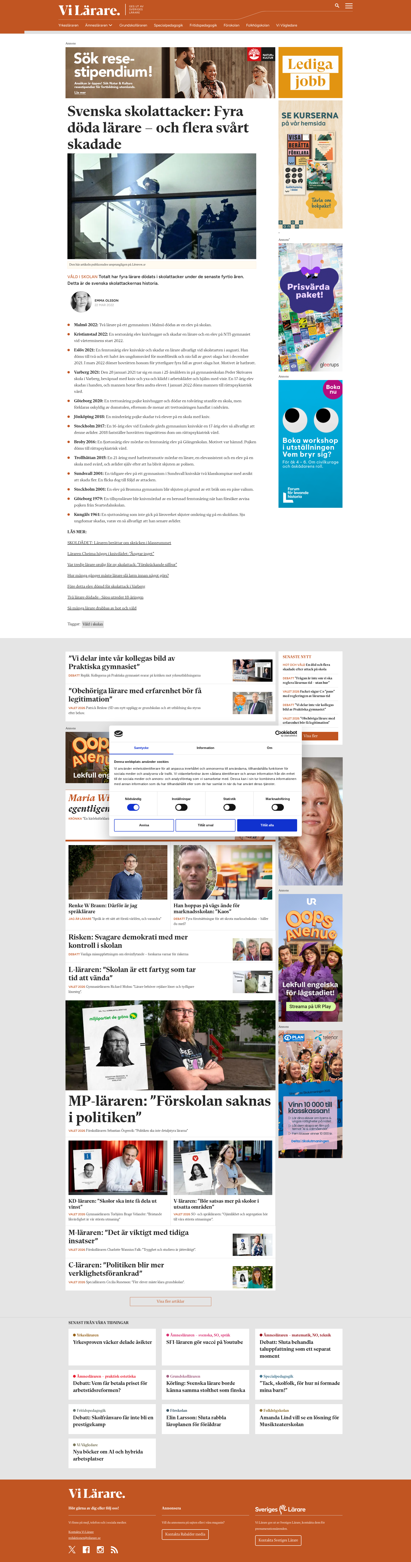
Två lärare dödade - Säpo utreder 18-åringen (105, 597)
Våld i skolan (93, 624)
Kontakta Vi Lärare (81, 1532)
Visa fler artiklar (170, 1301)
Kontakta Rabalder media (185, 1534)
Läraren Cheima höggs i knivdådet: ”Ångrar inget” (110, 554)
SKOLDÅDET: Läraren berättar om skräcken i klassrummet (119, 543)
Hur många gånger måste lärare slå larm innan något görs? (118, 576)
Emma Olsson (107, 300)
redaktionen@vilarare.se (84, 1538)
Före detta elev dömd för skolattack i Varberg (106, 586)
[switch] (181, 807)
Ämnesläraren (96, 25)
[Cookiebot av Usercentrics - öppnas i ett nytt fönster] (278, 734)
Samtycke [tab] (141, 748)
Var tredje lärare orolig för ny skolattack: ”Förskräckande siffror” (122, 565)
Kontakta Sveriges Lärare (278, 1540)
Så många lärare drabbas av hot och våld (102, 608)
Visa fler (311, 736)
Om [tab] (269, 748)
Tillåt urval (205, 825)
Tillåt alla (267, 825)
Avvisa (144, 825)
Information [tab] (205, 748)
